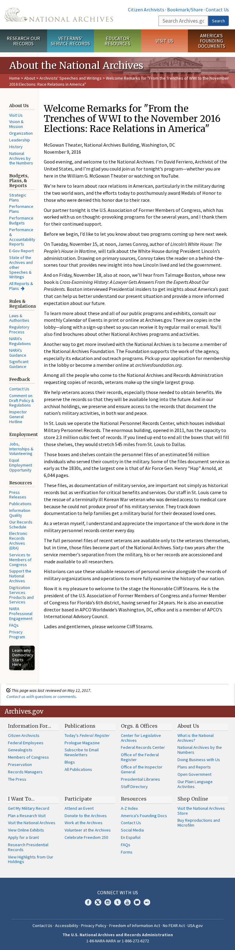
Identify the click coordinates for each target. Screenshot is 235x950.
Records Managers (25, 772)
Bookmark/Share (185, 9)
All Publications (78, 769)
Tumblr (117, 902)
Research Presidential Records (28, 847)
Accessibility (66, 925)
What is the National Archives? (195, 738)
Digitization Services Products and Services (21, 595)
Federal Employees (25, 742)
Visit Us (164, 41)
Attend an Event (79, 808)
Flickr (147, 902)
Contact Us (217, 9)
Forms (126, 852)
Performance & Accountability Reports (22, 237)
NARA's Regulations (20, 341)
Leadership (19, 140)
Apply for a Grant (23, 837)
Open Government (194, 774)
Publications (20, 503)
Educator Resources (117, 41)
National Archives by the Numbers (21, 158)
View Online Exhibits (26, 830)
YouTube (127, 902)
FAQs (14, 625)
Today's (87, 735)
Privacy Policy (93, 925)
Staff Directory (134, 786)
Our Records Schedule (20, 524)
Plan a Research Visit (27, 815)
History (16, 146)
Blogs (70, 762)
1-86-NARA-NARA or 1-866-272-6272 (117, 941)
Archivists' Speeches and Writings (70, 78)
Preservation (20, 764)
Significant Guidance (18, 364)
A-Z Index (129, 808)
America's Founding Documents (211, 40)
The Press (17, 779)
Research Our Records (23, 41)
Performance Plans (21, 209)
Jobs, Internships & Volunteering (21, 448)
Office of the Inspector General (141, 769)
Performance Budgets (21, 220)
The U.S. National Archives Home (59, 15)
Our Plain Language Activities (195, 784)
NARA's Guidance (17, 352)
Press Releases (17, 495)
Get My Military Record (28, 808)
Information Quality (19, 513)
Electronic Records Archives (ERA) (18, 541)
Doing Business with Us (198, 759)
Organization (21, 133)
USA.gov (195, 925)
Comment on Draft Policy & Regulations (21, 400)
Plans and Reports (194, 767)
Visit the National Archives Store (201, 810)
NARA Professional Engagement (20, 613)
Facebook (88, 902)
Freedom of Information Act (134, 925)
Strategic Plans (17, 197)
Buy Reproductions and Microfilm (198, 822)
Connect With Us (117, 892)
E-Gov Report (21, 250)
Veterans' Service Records (70, 41)
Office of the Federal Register (140, 757)
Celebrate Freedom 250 (86, 837)
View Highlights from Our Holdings (30, 859)
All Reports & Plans (21, 286)
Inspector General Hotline (18, 416)
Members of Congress (28, 757)
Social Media (132, 830)
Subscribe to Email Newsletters (82, 752)
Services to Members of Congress (20, 559)
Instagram (107, 902)
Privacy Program (17, 634)
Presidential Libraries (140, 779)
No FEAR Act (174, 925)
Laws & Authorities (19, 318)
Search (218, 21)
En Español (130, 837)
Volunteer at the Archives (88, 830)
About (29, 78)
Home (14, 78)
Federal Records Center (143, 747)
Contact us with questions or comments (41, 696)
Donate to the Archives (86, 815)
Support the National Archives (20, 576)
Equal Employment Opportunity (20, 465)
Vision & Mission (16, 124)
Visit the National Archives (31, 822)
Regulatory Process (19, 329)
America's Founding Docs (144, 815)
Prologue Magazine (82, 742)
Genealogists (20, 750)
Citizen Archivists (146, 9)
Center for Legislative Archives (141, 738)
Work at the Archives (84, 822)
